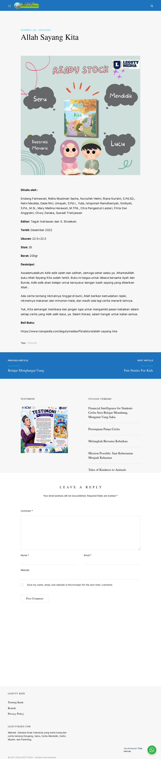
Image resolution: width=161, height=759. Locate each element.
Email (88, 555)
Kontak (12, 708)
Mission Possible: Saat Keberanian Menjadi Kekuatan (110, 455)
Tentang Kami (15, 702)
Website (25, 570)
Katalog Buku (45, 30)
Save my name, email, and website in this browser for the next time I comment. (70, 585)
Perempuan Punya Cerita (104, 429)
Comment (27, 510)
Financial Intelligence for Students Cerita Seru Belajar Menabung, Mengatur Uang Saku (110, 412)
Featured (32, 343)
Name (25, 555)
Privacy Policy (16, 713)
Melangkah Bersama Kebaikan (108, 441)
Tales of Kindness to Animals (107, 470)
